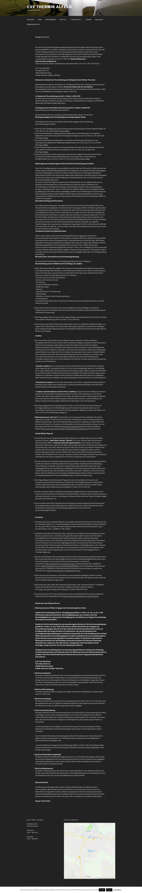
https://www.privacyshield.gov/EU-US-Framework (80, 596)
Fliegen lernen (76, 19)
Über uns (63, 19)
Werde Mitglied (50, 19)
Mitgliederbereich (33, 24)
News (40, 19)
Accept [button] (102, 890)
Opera (55, 589)
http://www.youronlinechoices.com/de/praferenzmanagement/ (65, 429)
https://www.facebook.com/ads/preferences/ (63, 571)
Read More (117, 890)
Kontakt (88, 19)
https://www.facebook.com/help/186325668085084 (60, 566)
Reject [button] (109, 890)
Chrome (47, 589)
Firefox (40, 589)
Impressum (99, 19)
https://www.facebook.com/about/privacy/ (60, 564)
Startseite (30, 19)
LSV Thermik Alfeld (49, 7)
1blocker (65, 589)
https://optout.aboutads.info (72, 426)
